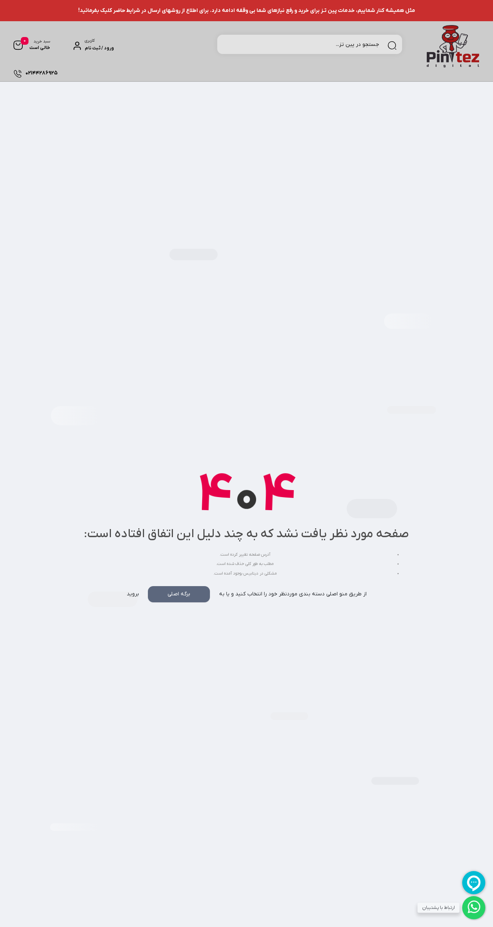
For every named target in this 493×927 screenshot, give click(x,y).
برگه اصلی (179, 594)
